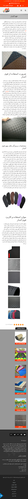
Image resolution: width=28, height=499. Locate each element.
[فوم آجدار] (14, 265)
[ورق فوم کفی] (14, 252)
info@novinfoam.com (15, 3)
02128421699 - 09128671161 (12, 1)
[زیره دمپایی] (14, 302)
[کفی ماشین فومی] (14, 315)
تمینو (4, 477)
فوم (25, 30)
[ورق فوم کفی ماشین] (14, 277)
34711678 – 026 (22, 468)
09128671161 (23, 471)
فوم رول (7, 91)
